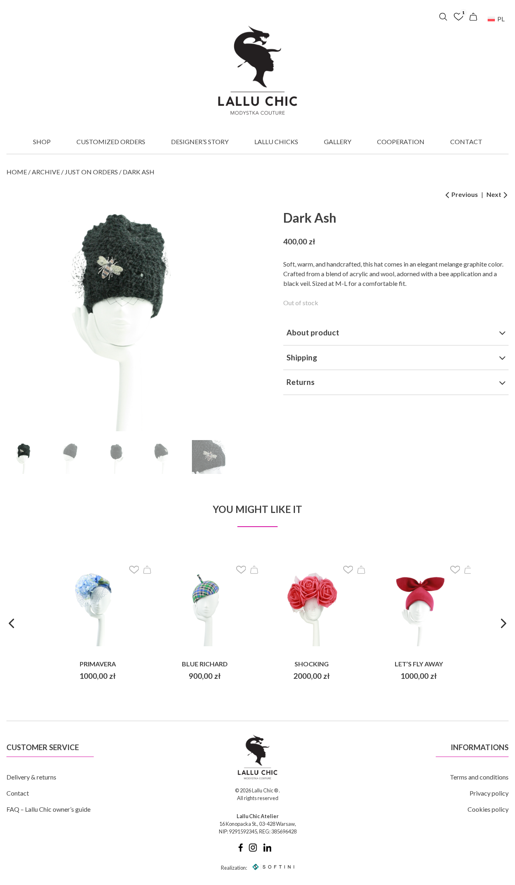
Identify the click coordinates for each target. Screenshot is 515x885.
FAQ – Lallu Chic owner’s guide (48, 809)
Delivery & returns (31, 777)
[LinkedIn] (267, 849)
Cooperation (400, 141)
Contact (466, 141)
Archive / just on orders (75, 172)
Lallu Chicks (276, 141)
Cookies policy (488, 809)
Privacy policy (489, 793)
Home (16, 172)
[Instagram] (253, 849)
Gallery (337, 141)
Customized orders (110, 141)
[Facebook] (241, 849)
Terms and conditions (479, 777)
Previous (464, 194)
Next (494, 194)
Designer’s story (200, 141)
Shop (42, 141)
